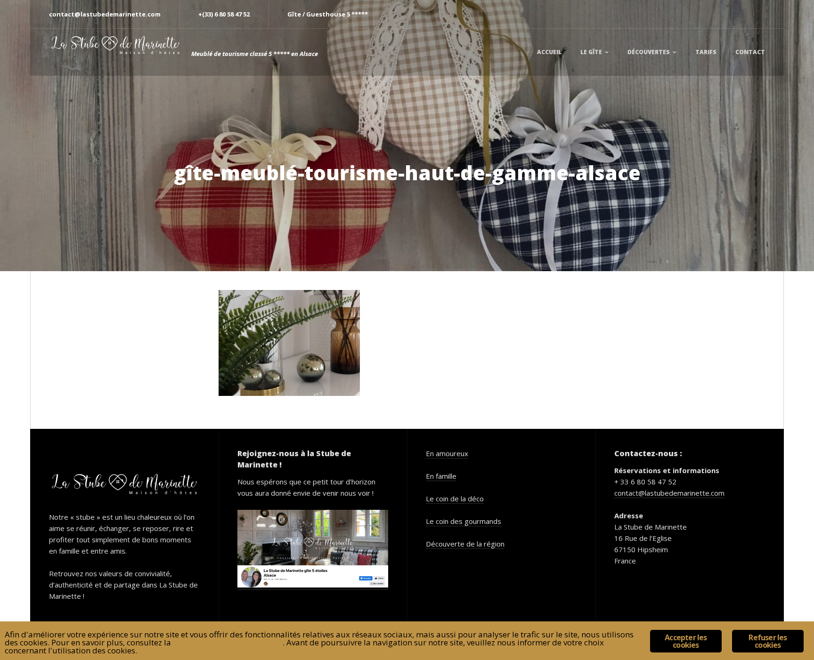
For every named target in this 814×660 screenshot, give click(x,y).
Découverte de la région (465, 543)
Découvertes (648, 52)
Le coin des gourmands (463, 521)
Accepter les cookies (686, 641)
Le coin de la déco (455, 498)
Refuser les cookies (768, 641)
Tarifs (705, 52)
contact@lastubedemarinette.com (669, 493)
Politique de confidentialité (228, 642)
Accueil (549, 52)
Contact (750, 52)
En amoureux (447, 453)
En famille (441, 476)
